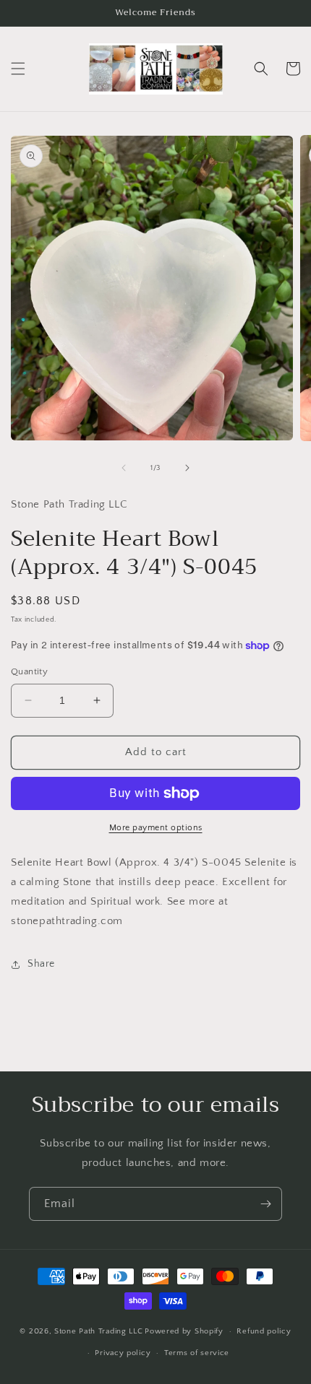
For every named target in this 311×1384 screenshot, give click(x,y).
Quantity (29, 671)
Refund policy (264, 1331)
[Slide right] (187, 468)
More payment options (156, 827)
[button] (18, 68)
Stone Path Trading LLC (98, 1331)
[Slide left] (124, 468)
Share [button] (41, 964)
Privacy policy (122, 1353)
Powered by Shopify (184, 1331)
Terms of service (196, 1353)
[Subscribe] (265, 1204)
